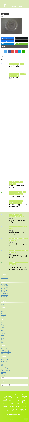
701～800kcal (4, 295)
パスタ (2, 316)
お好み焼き (4, 333)
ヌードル (5, 394)
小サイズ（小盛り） (6, 350)
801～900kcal (4, 296)
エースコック (4, 359)
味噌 (2, 332)
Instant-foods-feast (14, 414)
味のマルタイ (4, 367)
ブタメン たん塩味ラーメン (17, 196)
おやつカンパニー (5, 370)
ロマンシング (4, 278)
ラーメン (3, 310)
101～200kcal (4, 285)
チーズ (2, 338)
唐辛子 (2, 342)
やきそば (3, 315)
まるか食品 (4, 361)
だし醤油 (3, 327)
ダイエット (4, 304)
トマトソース (4, 330)
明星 (2, 364)
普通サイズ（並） (5, 349)
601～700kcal (4, 293)
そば (2, 313)
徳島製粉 (3, 372)
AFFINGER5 (17, 419)
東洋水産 (3, 366)
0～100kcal (4, 284)
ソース (2, 325)
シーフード (4, 341)
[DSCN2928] (19, 51)
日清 (2, 362)
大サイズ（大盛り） (6, 352)
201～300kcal (4, 287)
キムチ (2, 339)
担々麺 (2, 335)
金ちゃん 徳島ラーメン (16, 66)
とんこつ (3, 329)
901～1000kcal (5, 298)
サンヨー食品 (4, 369)
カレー (2, 324)
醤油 (2, 322)
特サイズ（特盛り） (6, 353)
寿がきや (3, 373)
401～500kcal (4, 290)
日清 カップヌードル (15, 78)
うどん (2, 312)
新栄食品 (3, 375)
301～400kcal (4, 288)
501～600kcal (4, 292)
